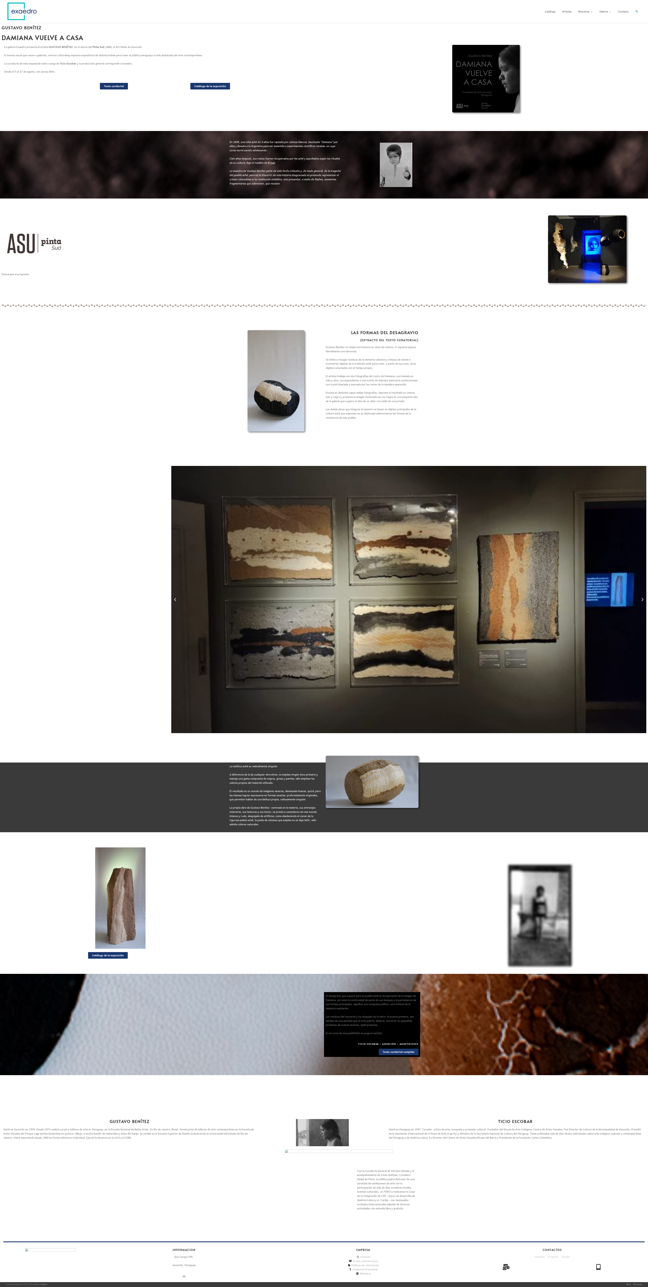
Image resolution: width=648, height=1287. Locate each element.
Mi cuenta (637, 1284)
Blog (628, 1284)
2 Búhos (43, 1284)
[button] (637, 12)
